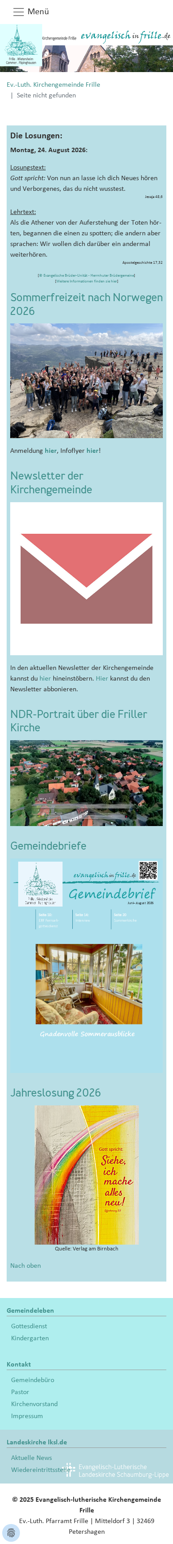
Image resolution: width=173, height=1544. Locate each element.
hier (51, 450)
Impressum (27, 1415)
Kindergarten (30, 1338)
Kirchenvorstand (34, 1403)
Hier (102, 678)
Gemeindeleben (30, 1310)
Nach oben (25, 1265)
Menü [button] (37, 11)
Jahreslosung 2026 (55, 1094)
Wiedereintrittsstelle (41, 1469)
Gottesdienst (29, 1326)
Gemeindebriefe (48, 847)
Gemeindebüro (32, 1379)
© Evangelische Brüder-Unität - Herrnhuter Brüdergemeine (86, 276)
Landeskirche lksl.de (37, 1442)
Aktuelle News (31, 1457)
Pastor (20, 1391)
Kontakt (19, 1364)
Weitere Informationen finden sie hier (86, 281)
